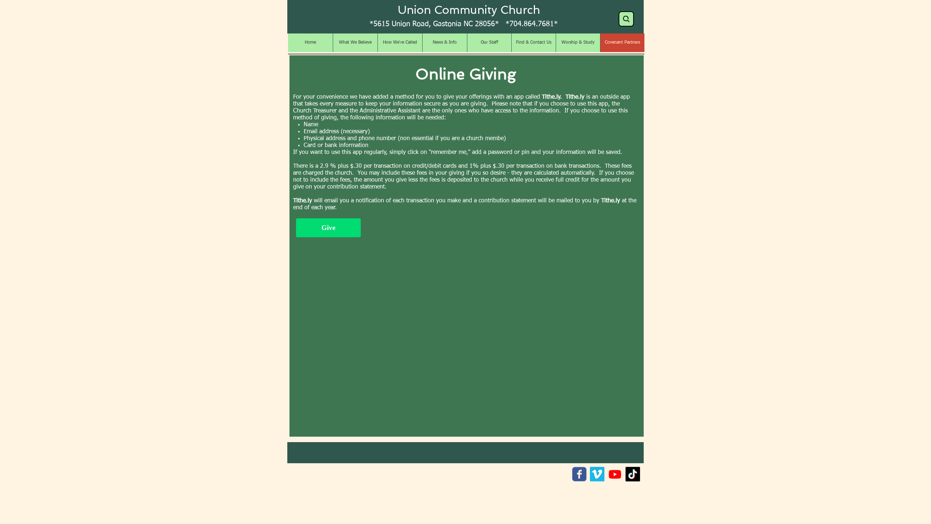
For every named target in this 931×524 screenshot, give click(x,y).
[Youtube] (615, 474)
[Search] (626, 19)
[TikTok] (633, 474)
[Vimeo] (597, 474)
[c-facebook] (579, 474)
